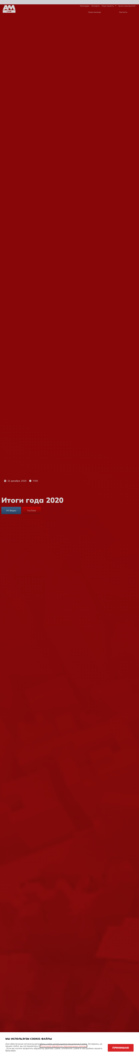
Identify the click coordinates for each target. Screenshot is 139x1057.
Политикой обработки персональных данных (63, 1046)
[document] (69, 528)
